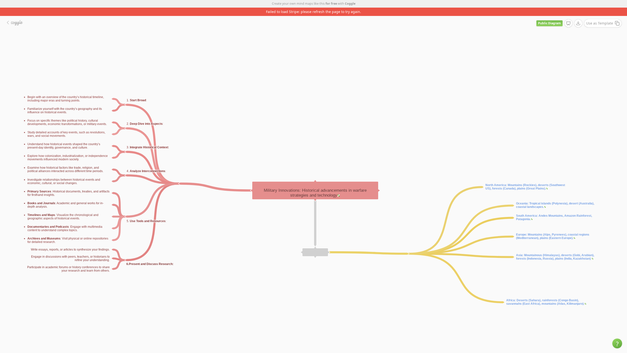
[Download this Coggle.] (578, 23)
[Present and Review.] (568, 23)
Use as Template (599, 23)
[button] (617, 343)
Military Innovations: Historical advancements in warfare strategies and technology (315, 193)
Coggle (350, 3)
